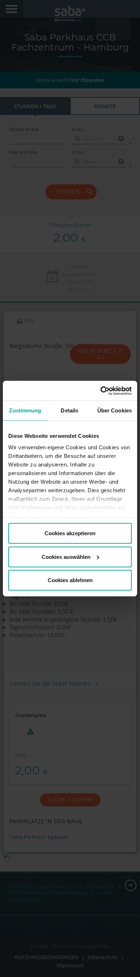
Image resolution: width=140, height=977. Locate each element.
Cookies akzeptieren (70, 533)
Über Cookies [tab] (114, 410)
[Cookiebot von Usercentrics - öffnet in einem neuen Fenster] (101, 390)
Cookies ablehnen (70, 580)
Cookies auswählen (66, 556)
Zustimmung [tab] (25, 410)
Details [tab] (69, 410)
